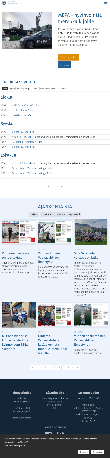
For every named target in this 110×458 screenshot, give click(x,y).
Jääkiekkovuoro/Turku (23, 115)
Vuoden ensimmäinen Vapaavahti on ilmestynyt (90, 340)
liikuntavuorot (45, 88)
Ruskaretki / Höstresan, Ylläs (27, 141)
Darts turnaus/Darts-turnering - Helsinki (33, 168)
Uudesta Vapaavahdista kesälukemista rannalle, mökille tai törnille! (52, 344)
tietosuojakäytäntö (17, 445)
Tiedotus (61, 214)
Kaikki (5, 88)
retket (54, 88)
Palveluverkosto (21, 401)
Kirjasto (64, 64)
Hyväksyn (83, 452)
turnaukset (62, 88)
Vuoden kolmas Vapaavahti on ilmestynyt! (49, 257)
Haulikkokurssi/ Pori (23, 110)
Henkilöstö (21, 398)
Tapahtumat (47, 214)
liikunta (35, 88)
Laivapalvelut (68, 57)
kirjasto (12, 88)
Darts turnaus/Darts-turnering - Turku (32, 173)
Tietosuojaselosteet (21, 418)
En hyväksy (98, 452)
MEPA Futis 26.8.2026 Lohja (26, 105)
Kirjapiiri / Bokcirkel (23, 136)
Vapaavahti (74, 214)
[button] (106, 3)
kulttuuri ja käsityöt (23, 88)
